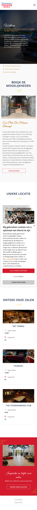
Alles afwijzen (18, 276)
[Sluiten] (34, 226)
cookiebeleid (10, 259)
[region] (18, 255)
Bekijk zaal (18, 321)
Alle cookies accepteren (18, 271)
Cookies (18, 499)
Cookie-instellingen (18, 282)
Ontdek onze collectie (18, 487)
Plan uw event (14, 170)
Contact (18, 502)
